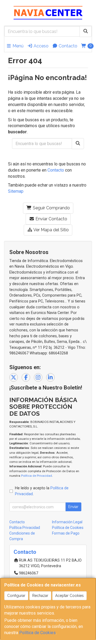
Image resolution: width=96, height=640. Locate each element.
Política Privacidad (24, 527)
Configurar (16, 595)
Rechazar (40, 595)
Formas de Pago (65, 533)
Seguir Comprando (51, 207)
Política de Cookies (37, 632)
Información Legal (67, 522)
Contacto (67, 45)
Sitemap (15, 191)
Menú (17, 45)
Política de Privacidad (36, 476)
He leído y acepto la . (42, 491)
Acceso (41, 45)
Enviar (73, 507)
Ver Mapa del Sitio (51, 229)
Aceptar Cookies (69, 595)
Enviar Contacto (50, 218)
